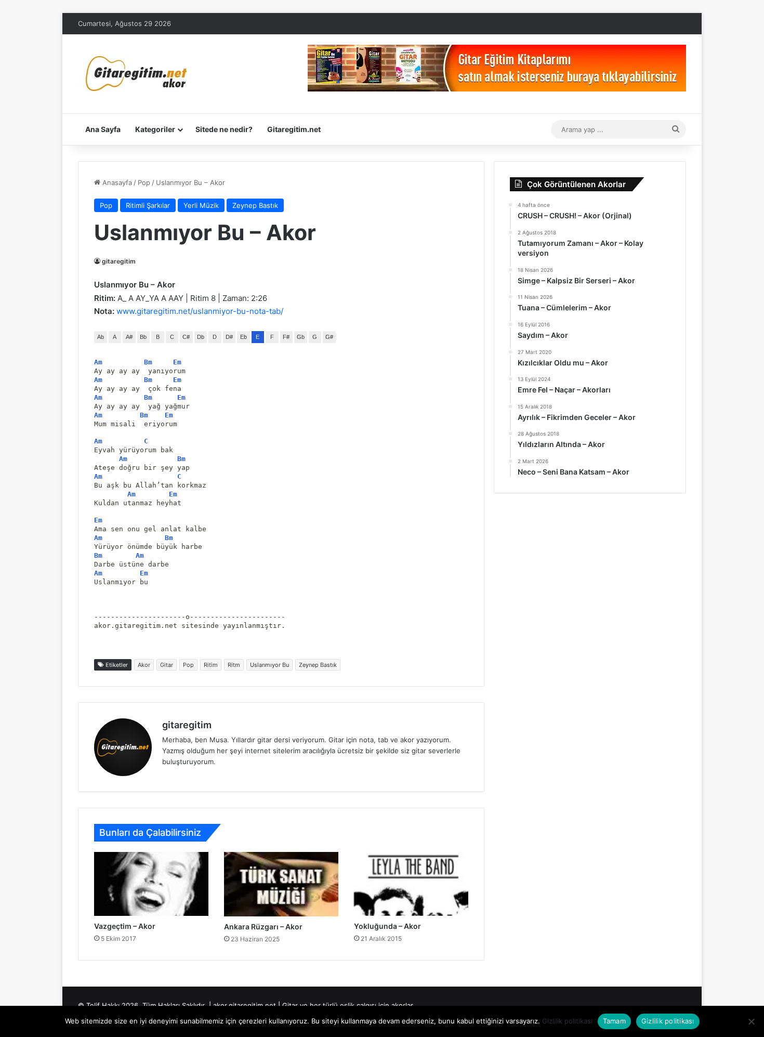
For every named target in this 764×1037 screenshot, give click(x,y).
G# (329, 337)
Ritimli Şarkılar (148, 205)
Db (200, 337)
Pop (144, 182)
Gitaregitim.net (294, 129)
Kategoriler (155, 129)
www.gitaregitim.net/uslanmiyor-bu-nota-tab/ (199, 311)
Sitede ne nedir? (224, 129)
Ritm (234, 664)
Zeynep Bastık (255, 205)
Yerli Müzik (201, 205)
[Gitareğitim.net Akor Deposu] (137, 74)
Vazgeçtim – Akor (124, 926)
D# (229, 337)
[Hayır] (751, 1021)
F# (286, 337)
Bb (143, 337)
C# (186, 337)
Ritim (211, 664)
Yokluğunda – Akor (387, 926)
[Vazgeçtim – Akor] (151, 884)
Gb (301, 337)
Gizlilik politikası (567, 1021)
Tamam (614, 1021)
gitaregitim (119, 261)
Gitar (166, 664)
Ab (100, 337)
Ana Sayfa (103, 129)
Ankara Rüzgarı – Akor (263, 926)
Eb (243, 337)
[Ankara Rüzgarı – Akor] (281, 884)
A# (129, 337)
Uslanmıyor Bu (269, 664)
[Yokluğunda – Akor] (411, 884)
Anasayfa (116, 182)
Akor (144, 664)
